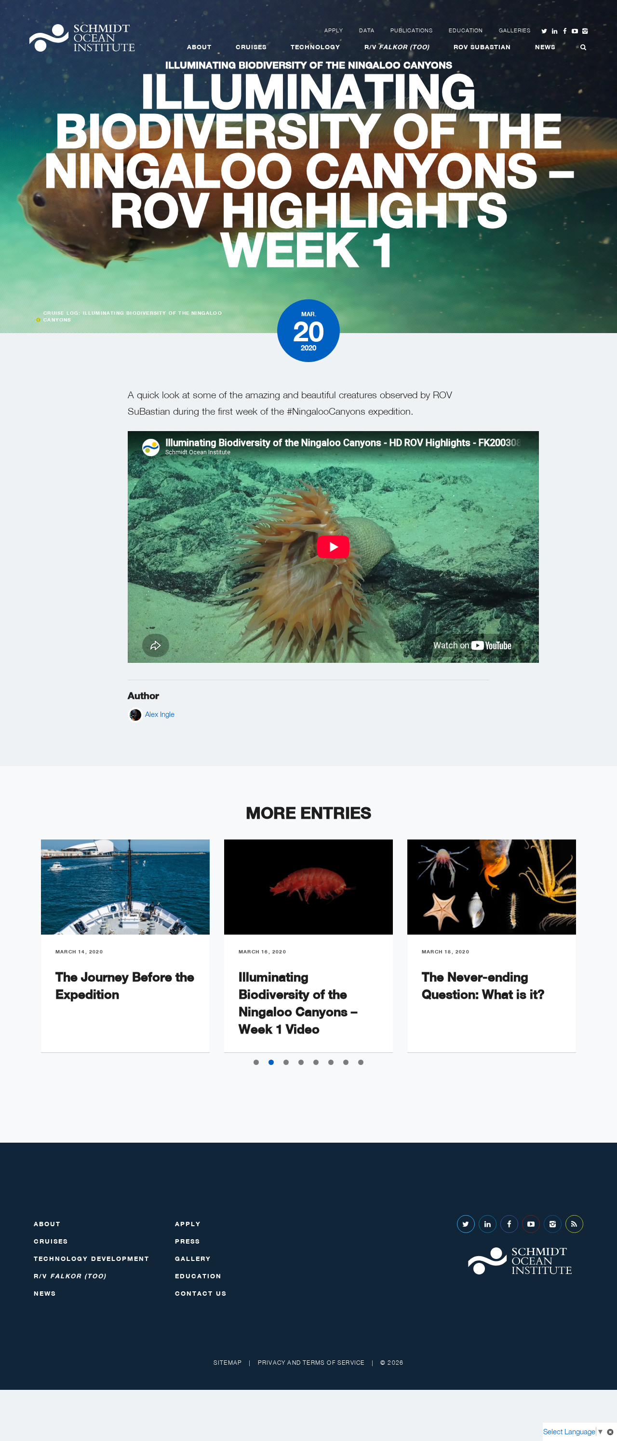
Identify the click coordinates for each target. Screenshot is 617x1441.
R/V (396, 47)
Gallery (193, 1258)
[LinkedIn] (487, 1224)
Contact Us (201, 1293)
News (545, 47)
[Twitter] (466, 1224)
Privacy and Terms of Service (311, 1362)
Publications (411, 30)
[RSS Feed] (574, 1224)
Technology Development (91, 1258)
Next (597, 954)
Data (367, 30)
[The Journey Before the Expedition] (125, 887)
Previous (19, 954)
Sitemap (228, 1362)
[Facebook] (509, 1224)
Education (466, 30)
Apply (333, 30)
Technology (315, 47)
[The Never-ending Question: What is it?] (491, 887)
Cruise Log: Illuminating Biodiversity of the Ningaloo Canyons (132, 316)
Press (187, 1241)
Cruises (251, 47)
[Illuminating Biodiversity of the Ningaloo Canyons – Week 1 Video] (308, 887)
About (199, 47)
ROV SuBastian (482, 47)
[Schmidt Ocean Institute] (82, 37)
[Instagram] (553, 1224)
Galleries (515, 30)
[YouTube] (531, 1224)
